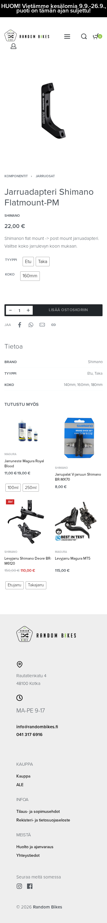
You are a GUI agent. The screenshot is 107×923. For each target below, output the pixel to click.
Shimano (61, 468)
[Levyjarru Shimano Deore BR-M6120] (28, 521)
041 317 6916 (29, 734)
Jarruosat (45, 176)
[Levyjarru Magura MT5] (79, 521)
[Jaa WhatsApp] (31, 324)
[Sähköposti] (42, 324)
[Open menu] (67, 36)
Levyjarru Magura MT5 (72, 558)
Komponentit (16, 176)
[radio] (28, 261)
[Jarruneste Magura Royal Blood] (28, 431)
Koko (10, 274)
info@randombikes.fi (37, 726)
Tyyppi (11, 260)
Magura (10, 454)
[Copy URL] (53, 324)
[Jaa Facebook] (19, 324)
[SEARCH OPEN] (84, 36)
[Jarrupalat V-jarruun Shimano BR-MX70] (79, 437)
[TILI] (13, 46)
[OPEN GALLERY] (53, 111)
